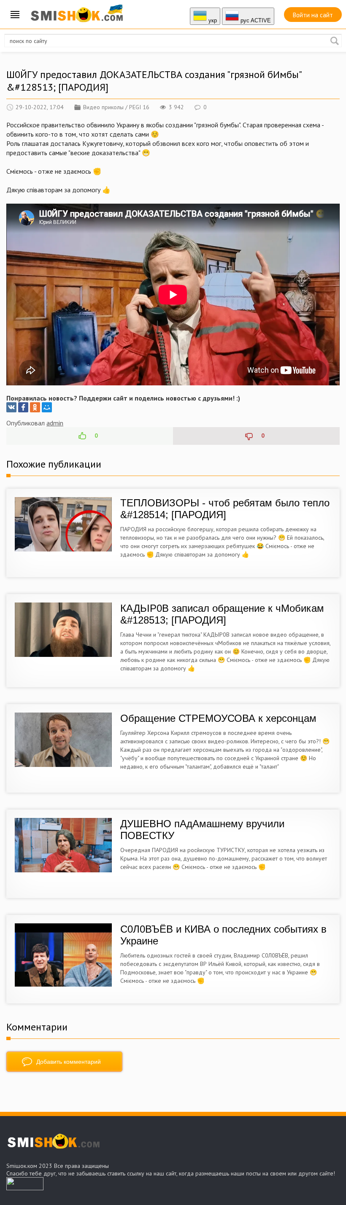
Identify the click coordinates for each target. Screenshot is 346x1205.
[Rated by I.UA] (24, 1187)
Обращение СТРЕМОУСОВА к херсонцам (218, 718)
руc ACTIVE (255, 20)
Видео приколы (103, 107)
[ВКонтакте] (11, 407)
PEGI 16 (139, 107)
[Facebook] (23, 407)
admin (54, 423)
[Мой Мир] (47, 407)
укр (212, 20)
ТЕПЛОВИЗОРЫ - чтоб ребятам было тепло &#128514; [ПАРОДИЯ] (225, 508)
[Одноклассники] (35, 407)
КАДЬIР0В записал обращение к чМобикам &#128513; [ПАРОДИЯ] (222, 614)
